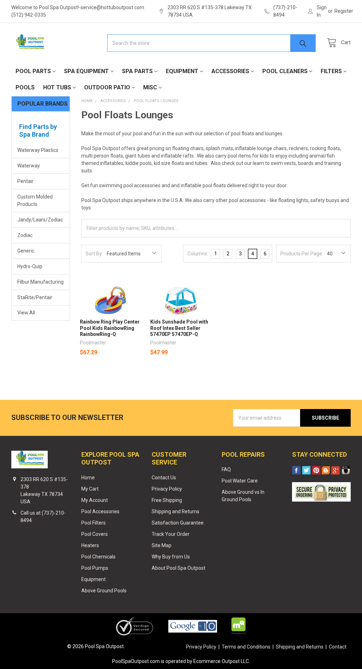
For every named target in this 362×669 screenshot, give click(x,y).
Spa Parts (137, 71)
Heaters (90, 545)
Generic (25, 251)
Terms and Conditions (246, 647)
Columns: (197, 253)
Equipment (182, 71)
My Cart (90, 489)
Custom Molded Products (35, 200)
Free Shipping (167, 500)
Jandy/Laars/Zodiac (40, 220)
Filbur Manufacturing (40, 282)
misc (150, 87)
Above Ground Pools (104, 590)
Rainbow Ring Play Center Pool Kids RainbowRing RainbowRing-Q (110, 328)
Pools (25, 87)
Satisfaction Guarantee (178, 523)
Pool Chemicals (98, 557)
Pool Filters (93, 523)
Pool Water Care (240, 481)
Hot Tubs (57, 87)
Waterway (28, 165)
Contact (337, 647)
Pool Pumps (94, 568)
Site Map (161, 545)
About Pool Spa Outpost (178, 568)
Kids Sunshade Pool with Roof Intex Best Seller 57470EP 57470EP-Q (179, 328)
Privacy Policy (167, 489)
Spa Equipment (86, 71)
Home (88, 477)
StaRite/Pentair (34, 297)
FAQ (226, 469)
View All (26, 312)
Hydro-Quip (29, 266)
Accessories (230, 71)
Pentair (25, 181)
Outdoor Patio (107, 87)
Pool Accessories (100, 511)
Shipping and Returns (175, 511)
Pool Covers (94, 534)
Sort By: (94, 253)
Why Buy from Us (171, 557)
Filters (331, 71)
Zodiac (25, 235)
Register (343, 11)
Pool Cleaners (285, 71)
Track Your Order (170, 534)
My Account (94, 500)
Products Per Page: (301, 253)
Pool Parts (33, 71)
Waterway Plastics (37, 150)
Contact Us (164, 477)
